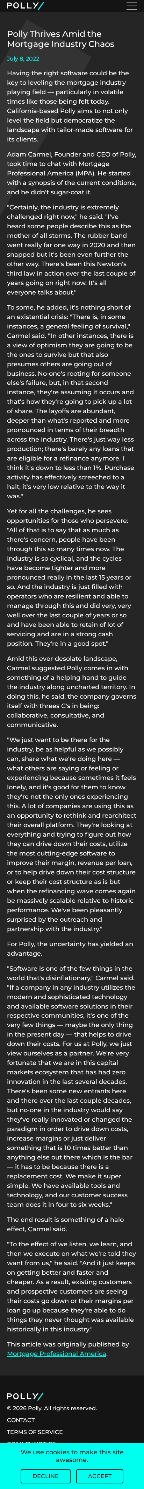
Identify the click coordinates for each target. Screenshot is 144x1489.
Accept (99, 1476)
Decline (46, 1476)
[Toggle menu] (132, 6)
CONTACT (21, 1420)
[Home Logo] (28, 6)
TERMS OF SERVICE (35, 1432)
